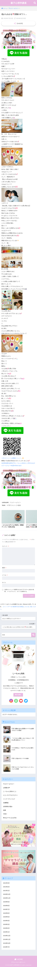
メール (5, 575)
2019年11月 (6, 939)
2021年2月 (6, 887)
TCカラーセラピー (15, 502)
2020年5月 (6, 917)
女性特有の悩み (7, 806)
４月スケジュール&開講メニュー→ (11, 458)
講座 (19, 505)
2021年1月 (6, 890)
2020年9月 (6, 902)
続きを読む (18, 694)
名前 (4, 567)
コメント (5, 546)
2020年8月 (6, 905)
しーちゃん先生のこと (9, 791)
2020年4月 (6, 920)
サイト (4, 582)
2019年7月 (6, 947)
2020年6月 (6, 913)
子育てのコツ (12, 505)
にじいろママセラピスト (10, 795)
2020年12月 (6, 894)
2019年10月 (6, 943)
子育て (5, 814)
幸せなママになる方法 (9, 817)
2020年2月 (6, 928)
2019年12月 (6, 935)
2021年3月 (6, 883)
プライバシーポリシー (18, 962)
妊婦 (4, 810)
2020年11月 (6, 898)
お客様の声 (6, 787)
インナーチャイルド (9, 799)
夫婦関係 (5, 802)
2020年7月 (6, 909)
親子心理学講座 (19, 3)
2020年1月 (6, 932)
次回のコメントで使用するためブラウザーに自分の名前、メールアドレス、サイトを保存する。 (19, 590)
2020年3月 (6, 924)
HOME (20, 959)
